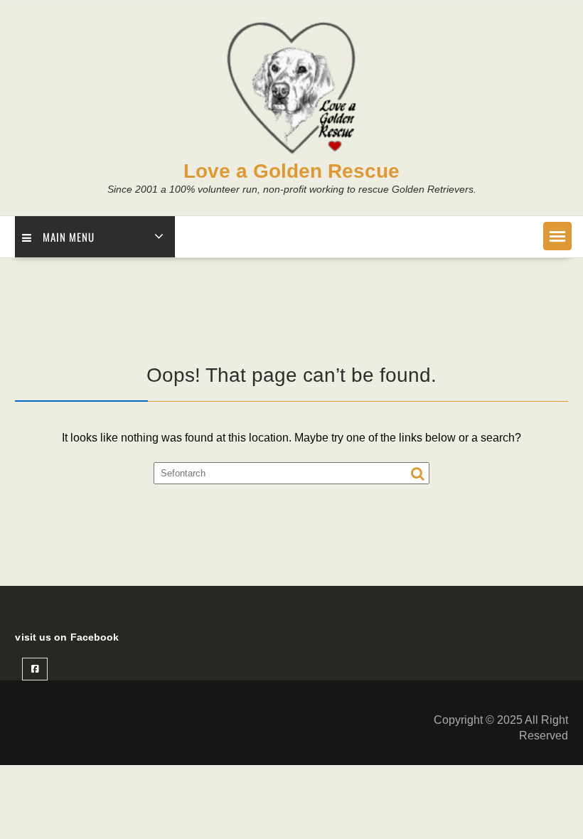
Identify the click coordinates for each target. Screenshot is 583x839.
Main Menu (69, 237)
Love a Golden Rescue (291, 171)
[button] (557, 236)
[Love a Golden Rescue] (291, 150)
